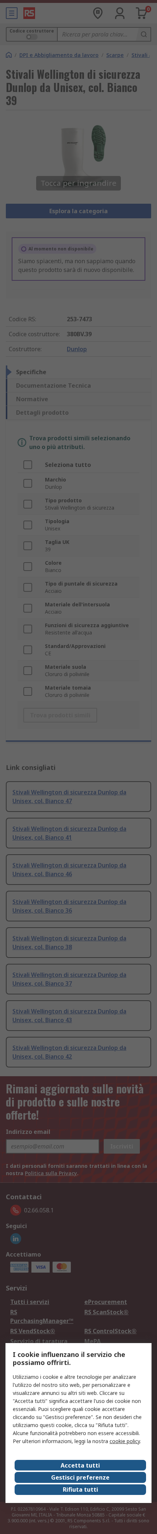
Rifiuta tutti (80, 1489)
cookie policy (125, 1441)
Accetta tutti (80, 1465)
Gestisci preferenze (80, 1477)
